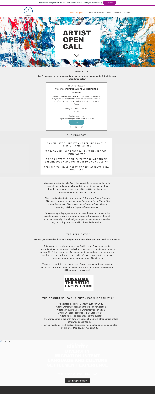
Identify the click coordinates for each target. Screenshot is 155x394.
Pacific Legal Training (90, 246)
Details (76, 122)
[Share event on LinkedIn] (82, 127)
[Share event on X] (76, 127)
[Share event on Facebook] (70, 127)
